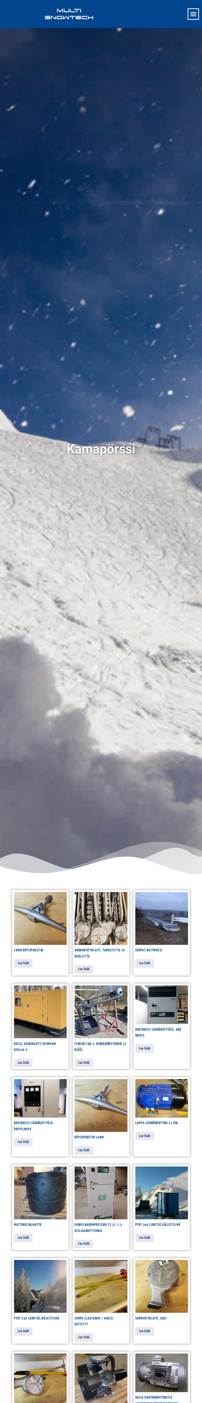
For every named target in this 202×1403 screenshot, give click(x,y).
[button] (193, 14)
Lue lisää (23, 963)
